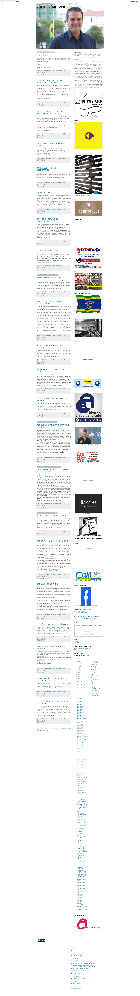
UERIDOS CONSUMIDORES (95, 688)
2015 (77, 666)
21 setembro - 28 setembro (81, 725)
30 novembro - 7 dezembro (80, 694)
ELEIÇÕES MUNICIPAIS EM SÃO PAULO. (54, 624)
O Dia (74, 986)
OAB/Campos (76, 960)
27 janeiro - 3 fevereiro (80, 904)
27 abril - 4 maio (80, 781)
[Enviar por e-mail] (38, 72)
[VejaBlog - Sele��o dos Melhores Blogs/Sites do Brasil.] (88, 617)
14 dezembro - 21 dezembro (81, 688)
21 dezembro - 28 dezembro (81, 685)
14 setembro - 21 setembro (81, 728)
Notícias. (42, 74)
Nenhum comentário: (57, 70)
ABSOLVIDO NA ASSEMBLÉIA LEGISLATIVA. (80, 828)
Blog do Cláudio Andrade (53, 7)
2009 (77, 678)
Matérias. (43, 578)
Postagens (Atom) (44, 730)
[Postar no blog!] (39, 72)
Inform (92, 682)
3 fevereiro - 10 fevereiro (80, 901)
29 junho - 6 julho (81, 759)
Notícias (92, 661)
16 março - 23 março (81, 882)
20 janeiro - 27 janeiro (82, 906)
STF (73, 947)
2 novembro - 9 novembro (80, 707)
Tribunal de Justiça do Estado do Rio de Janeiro (83, 962)
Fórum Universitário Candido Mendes (81, 968)
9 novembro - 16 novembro (80, 704)
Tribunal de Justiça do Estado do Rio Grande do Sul (84, 963)
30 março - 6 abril (81, 789)
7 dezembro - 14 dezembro (80, 691)
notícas (92, 666)
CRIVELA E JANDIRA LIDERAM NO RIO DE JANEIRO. (81, 875)
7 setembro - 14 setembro (80, 731)
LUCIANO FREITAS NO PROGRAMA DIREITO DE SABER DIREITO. (51, 113)
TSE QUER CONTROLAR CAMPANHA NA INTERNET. (81, 841)
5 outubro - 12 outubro (82, 718)
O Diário (74, 980)
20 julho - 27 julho (81, 751)
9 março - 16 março (81, 885)
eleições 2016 (94, 693)
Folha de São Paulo (77, 988)
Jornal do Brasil (76, 985)
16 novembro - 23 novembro (81, 701)
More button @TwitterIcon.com (81, 612)
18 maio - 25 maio (81, 774)
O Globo (74, 981)
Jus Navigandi (76, 976)
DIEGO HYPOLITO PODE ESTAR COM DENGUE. (82, 804)
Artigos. (92, 669)
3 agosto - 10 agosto (81, 745)
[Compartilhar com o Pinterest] (44, 72)
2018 (77, 661)
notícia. (92, 664)
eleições (92, 692)
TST (73, 950)
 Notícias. (94, 679)
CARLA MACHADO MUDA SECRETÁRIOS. (47, 169)
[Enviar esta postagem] (64, 70)
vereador (93, 697)
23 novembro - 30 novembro (81, 697)
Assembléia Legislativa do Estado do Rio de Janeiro (84, 966)
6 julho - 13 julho (81, 758)
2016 (77, 665)
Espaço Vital (75, 971)
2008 (77, 680)
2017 (77, 663)
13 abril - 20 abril (81, 785)
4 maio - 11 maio (81, 779)
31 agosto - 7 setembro (80, 734)
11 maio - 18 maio (81, 777)
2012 (77, 672)
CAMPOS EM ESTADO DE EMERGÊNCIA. (47, 220)
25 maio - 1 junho (81, 772)
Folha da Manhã (76, 983)
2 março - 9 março (81, 888)
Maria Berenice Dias (77, 975)
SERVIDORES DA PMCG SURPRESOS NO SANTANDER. (81, 846)
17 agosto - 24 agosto (82, 739)
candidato (93, 690)
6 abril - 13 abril (80, 787)
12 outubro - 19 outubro (80, 716)
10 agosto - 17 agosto (82, 742)
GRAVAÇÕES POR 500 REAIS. (49, 251)
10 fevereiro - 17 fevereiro (80, 898)
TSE (73, 952)
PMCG (92, 686)
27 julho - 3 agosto (81, 748)
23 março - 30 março (81, 879)
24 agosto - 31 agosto (82, 736)
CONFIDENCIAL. (43, 55)
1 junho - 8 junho (81, 771)
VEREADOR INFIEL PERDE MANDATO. (53, 516)
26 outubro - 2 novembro (80, 710)
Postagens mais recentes (42, 728)
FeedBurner (91, 634)
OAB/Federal (75, 958)
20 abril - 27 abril (81, 783)
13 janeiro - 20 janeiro (82, 909)
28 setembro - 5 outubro (80, 722)
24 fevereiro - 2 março (82, 891)
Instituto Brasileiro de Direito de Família (81, 970)
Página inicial (54, 728)
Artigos (92, 672)
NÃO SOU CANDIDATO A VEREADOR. (52, 541)
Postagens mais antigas (65, 728)
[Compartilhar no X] (41, 72)
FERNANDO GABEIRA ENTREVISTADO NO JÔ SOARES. (82, 824)
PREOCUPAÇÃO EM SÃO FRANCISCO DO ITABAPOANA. (81, 871)
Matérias (93, 667)
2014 (77, 668)
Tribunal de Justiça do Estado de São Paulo (82, 965)
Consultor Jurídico (77, 973)
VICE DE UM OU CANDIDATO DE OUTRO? (81, 832)
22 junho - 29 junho (81, 761)
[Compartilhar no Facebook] (42, 72)
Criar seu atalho (94, 605)
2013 (77, 670)
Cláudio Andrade (77, 605)
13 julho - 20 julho (81, 755)
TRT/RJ (74, 953)
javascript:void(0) (94, 695)
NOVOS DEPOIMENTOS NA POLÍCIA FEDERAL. (82, 836)
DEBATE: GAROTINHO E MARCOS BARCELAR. (81, 866)
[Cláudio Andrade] (86, 605)
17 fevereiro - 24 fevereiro (80, 895)
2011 (77, 674)
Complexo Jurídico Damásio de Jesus (81, 978)
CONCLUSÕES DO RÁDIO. (48, 584)
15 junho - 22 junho (81, 764)
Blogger (76, 992)
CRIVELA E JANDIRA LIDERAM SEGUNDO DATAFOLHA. (49, 81)
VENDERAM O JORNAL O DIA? (49, 278)
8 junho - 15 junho (81, 767)
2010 (77, 676)
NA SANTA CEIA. (43, 192)
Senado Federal (76, 957)
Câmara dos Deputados (78, 955)
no (91, 677)
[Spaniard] (78, 642)
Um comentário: (56, 265)
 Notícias (94, 676)
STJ (73, 948)
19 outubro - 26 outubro (80, 713)
